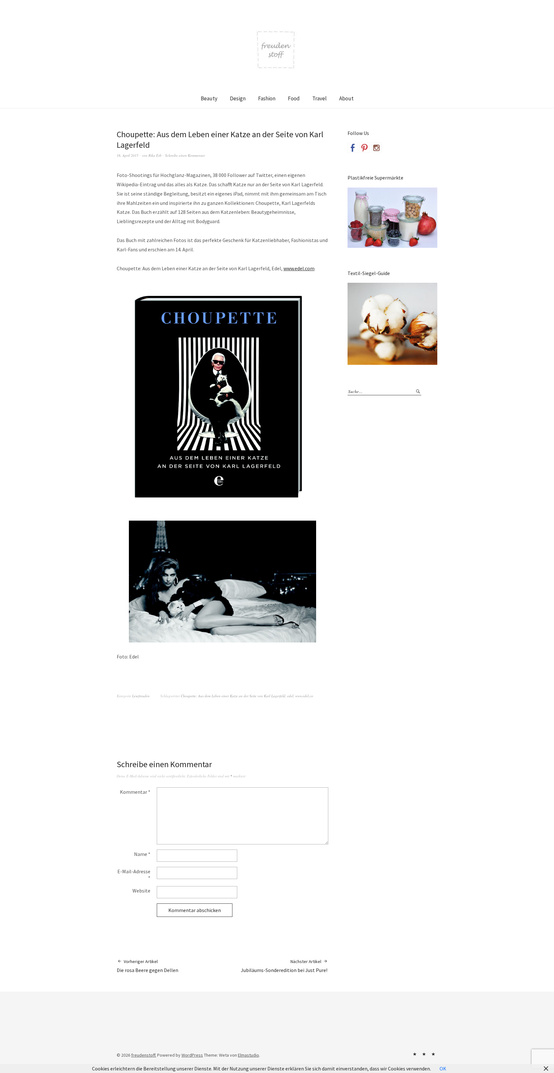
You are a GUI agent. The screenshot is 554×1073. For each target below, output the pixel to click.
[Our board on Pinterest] (364, 148)
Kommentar (135, 792)
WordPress (192, 1055)
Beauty (209, 98)
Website (141, 890)
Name (142, 854)
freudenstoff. (143, 1055)
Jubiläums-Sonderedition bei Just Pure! (284, 966)
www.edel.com (299, 268)
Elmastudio (248, 1055)
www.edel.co (304, 695)
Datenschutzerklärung (433, 1054)
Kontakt (414, 1054)
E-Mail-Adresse (133, 874)
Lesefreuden (141, 695)
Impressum (424, 1054)
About (346, 98)
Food (294, 98)
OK (443, 1068)
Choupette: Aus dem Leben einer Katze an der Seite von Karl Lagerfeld (233, 695)
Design (238, 98)
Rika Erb (155, 155)
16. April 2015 (127, 155)
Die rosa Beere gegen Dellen (147, 966)
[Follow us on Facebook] (353, 148)
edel (290, 695)
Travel (319, 98)
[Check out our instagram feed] (376, 148)
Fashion (266, 98)
